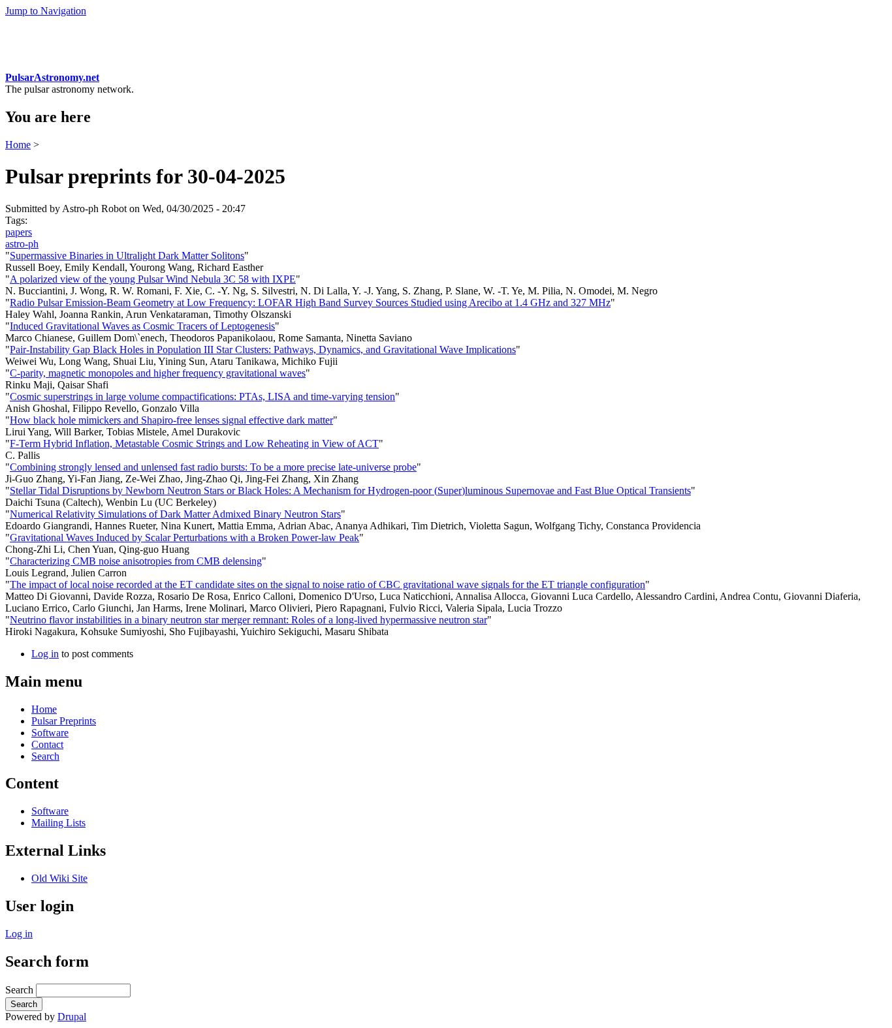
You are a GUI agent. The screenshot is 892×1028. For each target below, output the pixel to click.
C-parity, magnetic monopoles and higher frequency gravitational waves (158, 373)
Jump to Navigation (45, 10)
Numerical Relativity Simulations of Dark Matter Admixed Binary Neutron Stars (175, 514)
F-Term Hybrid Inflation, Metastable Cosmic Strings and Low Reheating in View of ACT (194, 443)
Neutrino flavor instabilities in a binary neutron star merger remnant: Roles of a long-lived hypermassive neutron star (248, 619)
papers (18, 232)
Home (18, 144)
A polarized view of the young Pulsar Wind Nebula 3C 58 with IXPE (153, 279)
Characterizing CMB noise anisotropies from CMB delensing (136, 561)
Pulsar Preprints (63, 720)
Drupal (71, 1016)
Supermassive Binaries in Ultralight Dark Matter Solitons (127, 255)
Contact (47, 744)
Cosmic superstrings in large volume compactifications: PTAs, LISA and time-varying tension (202, 396)
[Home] (29, 65)
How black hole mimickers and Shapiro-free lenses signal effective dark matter (171, 420)
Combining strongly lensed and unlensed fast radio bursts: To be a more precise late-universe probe (213, 467)
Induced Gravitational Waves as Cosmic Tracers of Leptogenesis (142, 326)
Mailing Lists (58, 822)
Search (45, 756)
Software (50, 732)
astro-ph (22, 243)
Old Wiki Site (59, 878)
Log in (45, 653)
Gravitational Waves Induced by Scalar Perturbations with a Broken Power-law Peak (184, 537)
